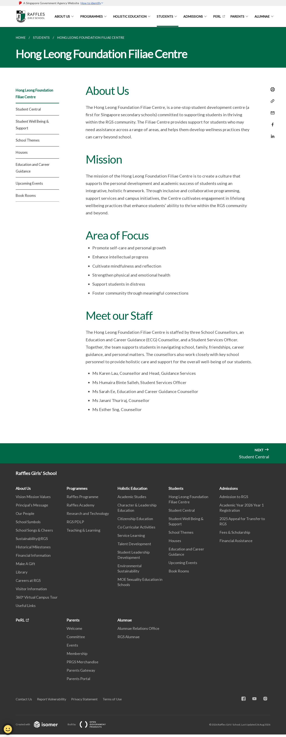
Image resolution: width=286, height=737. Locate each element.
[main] (143, 235)
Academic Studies (131, 496)
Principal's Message (32, 505)
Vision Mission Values (33, 496)
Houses (22, 152)
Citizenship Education (135, 518)
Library (21, 572)
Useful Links (26, 605)
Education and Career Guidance (33, 167)
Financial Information (33, 555)
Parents (237, 16)
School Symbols (28, 521)
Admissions (193, 16)
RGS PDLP (75, 521)
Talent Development (134, 543)
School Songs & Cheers (34, 530)
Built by (72, 724)
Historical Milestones (33, 547)
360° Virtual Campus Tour (37, 597)
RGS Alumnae (128, 636)
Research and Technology (88, 513)
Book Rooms (26, 195)
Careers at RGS (28, 580)
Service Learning (131, 535)
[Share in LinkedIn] (271, 134)
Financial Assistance (236, 540)
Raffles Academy (80, 505)
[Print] (271, 89)
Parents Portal (78, 678)
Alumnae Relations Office (138, 628)
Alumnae (262, 16)
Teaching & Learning (83, 530)
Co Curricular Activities (136, 527)
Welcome (74, 628)
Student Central (28, 109)
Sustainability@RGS (32, 538)
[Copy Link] (271, 101)
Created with (23, 724)
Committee (76, 636)
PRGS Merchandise (82, 662)
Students (165, 16)
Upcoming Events (29, 183)
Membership (77, 653)
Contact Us (24, 699)
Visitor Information (31, 588)
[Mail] (271, 110)
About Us (62, 16)
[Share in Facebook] (271, 122)
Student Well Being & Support (32, 124)
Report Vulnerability (51, 699)
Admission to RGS (233, 496)
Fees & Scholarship (234, 532)
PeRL (217, 16)
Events (72, 645)
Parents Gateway (81, 670)
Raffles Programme (82, 496)
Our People (25, 513)
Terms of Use (112, 699)
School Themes (28, 140)
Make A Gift (25, 563)
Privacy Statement (84, 699)
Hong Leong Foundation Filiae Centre (34, 93)
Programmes (91, 16)
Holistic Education (130, 16)
